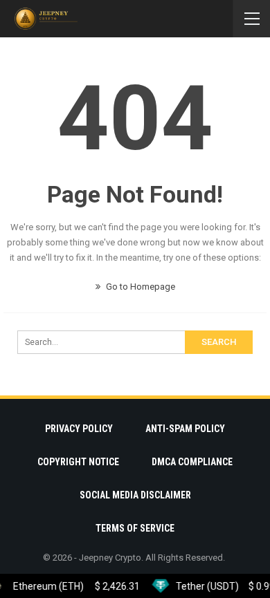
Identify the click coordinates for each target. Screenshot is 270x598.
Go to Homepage (139, 286)
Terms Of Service (135, 528)
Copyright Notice (78, 461)
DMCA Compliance (192, 461)
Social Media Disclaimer (135, 495)
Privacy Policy (79, 428)
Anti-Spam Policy (185, 428)
